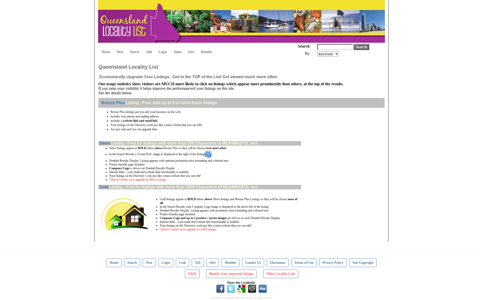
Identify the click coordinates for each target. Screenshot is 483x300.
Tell (197, 263)
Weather (206, 52)
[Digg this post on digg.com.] (262, 288)
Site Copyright (362, 263)
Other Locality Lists (280, 274)
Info (191, 52)
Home (106, 52)
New (120, 52)
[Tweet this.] (231, 288)
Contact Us (253, 263)
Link (182, 263)
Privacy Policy (333, 263)
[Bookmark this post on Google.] (241, 288)
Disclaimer (277, 263)
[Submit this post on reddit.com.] (252, 288)
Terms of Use (303, 263)
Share (178, 52)
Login (162, 52)
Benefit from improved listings (231, 274)
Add (149, 52)
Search (134, 52)
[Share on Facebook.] (220, 288)
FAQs (192, 274)
